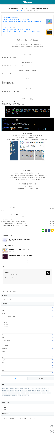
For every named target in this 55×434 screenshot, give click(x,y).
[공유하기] (7, 210)
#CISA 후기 (4, 392)
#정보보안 (18, 392)
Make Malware (28, 340)
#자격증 (27, 392)
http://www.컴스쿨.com (8, 27)
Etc (8, 214)
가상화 (27, 359)
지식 (28, 367)
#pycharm (4, 390)
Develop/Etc (20, 10)
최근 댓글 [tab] (41, 378)
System (27, 351)
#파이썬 (19, 395)
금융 (27, 362)
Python (28, 322)
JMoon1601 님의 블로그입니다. (12, 274)
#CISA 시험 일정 (11, 392)
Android (27, 308)
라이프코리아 (12, 418)
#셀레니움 (32, 392)
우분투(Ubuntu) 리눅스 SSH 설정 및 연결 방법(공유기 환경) (27, 8)
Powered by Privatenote (5, 418)
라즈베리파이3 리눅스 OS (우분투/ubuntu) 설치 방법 (13, 221)
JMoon (27, 2)
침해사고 (27, 357)
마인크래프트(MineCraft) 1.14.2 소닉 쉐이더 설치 (12, 216)
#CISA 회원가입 (11, 390)
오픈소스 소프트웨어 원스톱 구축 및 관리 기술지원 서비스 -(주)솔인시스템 (22, 21)
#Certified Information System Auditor (9, 395)
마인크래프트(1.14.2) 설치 (7, 219)
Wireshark (28, 345)
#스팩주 (25, 388)
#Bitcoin (7, 388)
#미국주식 (43, 390)
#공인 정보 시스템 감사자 (43, 388)
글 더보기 (27, 262)
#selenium (17, 390)
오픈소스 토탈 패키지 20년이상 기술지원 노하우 (17, 19)
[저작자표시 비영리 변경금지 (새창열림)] (52, 208)
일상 (27, 370)
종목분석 (28, 365)
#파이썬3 (34, 390)
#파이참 (48, 392)
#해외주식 (17, 388)
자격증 (27, 354)
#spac (29, 388)
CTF (27, 310)
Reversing (27, 348)
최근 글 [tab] (14, 378)
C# (28, 320)
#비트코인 (23, 392)
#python (21, 390)
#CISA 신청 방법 (28, 390)
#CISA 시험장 (34, 388)
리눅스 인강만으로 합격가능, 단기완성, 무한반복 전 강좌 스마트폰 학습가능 (22, 31)
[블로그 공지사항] (7, 299)
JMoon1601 (26, 10)
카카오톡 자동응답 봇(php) (28, 316)
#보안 (21, 388)
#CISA (38, 390)
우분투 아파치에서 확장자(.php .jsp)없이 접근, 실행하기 (13, 223)
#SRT (47, 390)
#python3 (12, 388)
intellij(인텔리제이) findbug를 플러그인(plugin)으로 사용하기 (14, 225)
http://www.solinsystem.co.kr (9, 17)
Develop (4, 214)
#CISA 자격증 (38, 392)
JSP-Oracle (28, 324)
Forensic (27, 334)
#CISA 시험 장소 (25, 395)
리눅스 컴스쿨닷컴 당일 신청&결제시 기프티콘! (16, 30)
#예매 (3, 388)
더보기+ (52, 399)
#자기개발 (44, 392)
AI (28, 332)
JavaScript (28, 326)
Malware (27, 337)
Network (27, 343)
